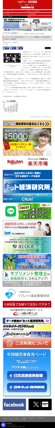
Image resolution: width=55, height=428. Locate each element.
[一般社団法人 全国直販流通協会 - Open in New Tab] (27, 261)
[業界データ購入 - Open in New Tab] (13, 48)
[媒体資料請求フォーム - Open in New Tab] (27, 123)
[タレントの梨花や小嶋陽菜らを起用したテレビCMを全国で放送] (12, 58)
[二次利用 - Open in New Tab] (27, 343)
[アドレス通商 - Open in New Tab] (27, 228)
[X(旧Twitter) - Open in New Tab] (40, 404)
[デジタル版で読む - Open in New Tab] (20, 48)
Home (8, 11)
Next (50, 186)
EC (17, 32)
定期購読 (28, 4)
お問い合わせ (18, 419)
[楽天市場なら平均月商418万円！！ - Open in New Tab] (27, 147)
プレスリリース (6, 419)
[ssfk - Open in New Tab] (27, 278)
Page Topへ (49, 413)
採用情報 (23, 419)
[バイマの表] (10, 106)
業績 (7, 44)
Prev (5, 186)
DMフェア (30, 16)
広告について (12, 419)
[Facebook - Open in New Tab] (14, 404)
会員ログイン (34, 4)
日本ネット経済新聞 (8, 16)
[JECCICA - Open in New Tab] (27, 244)
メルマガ (22, 4)
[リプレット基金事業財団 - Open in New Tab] (27, 293)
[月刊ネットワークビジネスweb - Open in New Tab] (27, 327)
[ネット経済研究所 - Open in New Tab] (27, 186)
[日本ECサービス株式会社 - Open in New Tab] (27, 211)
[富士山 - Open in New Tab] (27, 334)
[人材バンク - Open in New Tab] (27, 308)
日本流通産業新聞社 (27, 1)
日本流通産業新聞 (32, 13)
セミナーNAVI (6, 13)
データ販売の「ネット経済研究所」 (33, 11)
